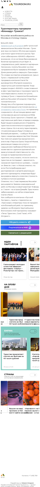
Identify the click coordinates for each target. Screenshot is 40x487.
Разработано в (22, 483)
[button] (31, 242)
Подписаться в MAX (18, 227)
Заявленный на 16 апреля (12, 46)
